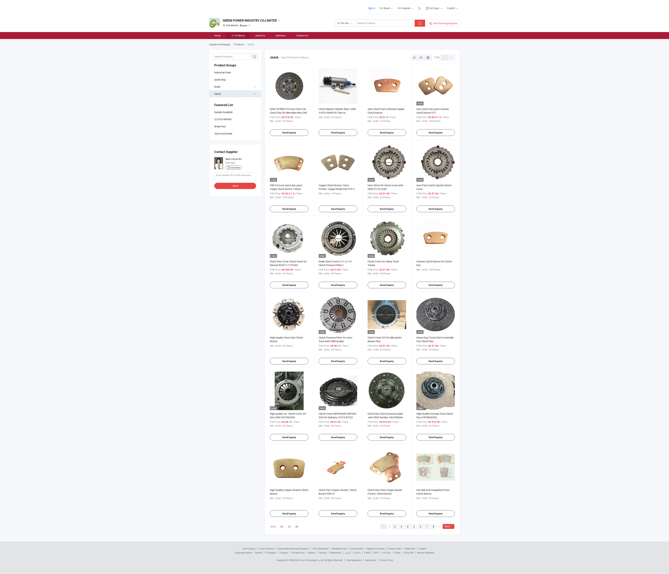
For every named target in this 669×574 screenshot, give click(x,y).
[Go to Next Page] (451, 57)
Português (271, 552)
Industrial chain (222, 72)
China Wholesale (320, 548)
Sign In (371, 8)
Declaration (370, 560)
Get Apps (434, 8)
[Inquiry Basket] (420, 8)
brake (217, 86)
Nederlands (335, 552)
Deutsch (323, 552)
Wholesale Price (339, 548)
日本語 (367, 552)
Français (284, 552)
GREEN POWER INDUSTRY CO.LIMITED (250, 20)
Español (259, 552)
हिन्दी (376, 552)
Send (235, 185)
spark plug (220, 79)
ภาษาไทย (386, 552)
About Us (260, 35)
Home (217, 35)
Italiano (311, 552)
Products (240, 35)
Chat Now (235, 167)
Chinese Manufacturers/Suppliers (293, 548)
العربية (348, 552)
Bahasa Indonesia (425, 552)
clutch (217, 93)
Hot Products (249, 548)
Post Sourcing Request (445, 23)
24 (281, 526)
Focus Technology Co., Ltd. (312, 560)
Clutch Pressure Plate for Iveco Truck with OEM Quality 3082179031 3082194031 (335, 341)
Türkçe (397, 552)
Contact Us (302, 35)
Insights (422, 548)
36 (289, 526)
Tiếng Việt (409, 552)
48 (296, 526)
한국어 (357, 552)
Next (447, 526)
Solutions (281, 35)
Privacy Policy (386, 560)
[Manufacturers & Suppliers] (231, 7)
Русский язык (298, 552)
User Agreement (354, 560)
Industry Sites (357, 548)
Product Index (394, 548)
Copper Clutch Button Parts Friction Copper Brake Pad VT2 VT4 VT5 (338, 189)
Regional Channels (376, 548)
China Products (266, 548)
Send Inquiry (289, 132)
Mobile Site (410, 548)
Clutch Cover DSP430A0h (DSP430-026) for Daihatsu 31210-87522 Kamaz (338, 417)
